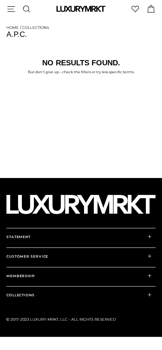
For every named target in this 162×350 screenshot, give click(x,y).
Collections (35, 27)
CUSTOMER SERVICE (27, 256)
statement (18, 237)
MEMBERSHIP (20, 276)
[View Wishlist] (135, 9)
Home (12, 27)
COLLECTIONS (20, 295)
